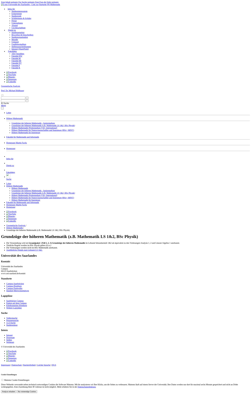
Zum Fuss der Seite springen (47, 2)
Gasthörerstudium (19, 44)
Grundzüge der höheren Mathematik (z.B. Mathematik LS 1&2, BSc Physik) (43, 125)
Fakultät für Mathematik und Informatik (22, 137)
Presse (14, 21)
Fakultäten (12, 51)
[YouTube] (11, 75)
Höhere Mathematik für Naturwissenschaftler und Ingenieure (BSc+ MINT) (43, 130)
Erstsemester (17, 14)
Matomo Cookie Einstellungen (16, 380)
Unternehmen (17, 23)
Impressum (5, 365)
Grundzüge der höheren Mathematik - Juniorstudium (33, 123)
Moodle (15, 39)
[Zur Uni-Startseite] (24, 4)
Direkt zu (12, 30)
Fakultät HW (17, 56)
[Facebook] (11, 72)
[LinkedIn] (11, 82)
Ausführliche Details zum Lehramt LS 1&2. (24, 250)
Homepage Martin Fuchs (16, 143)
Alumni (15, 25)
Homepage (10, 148)
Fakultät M (16, 58)
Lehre (8, 113)
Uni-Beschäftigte (18, 28)
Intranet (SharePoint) (20, 49)
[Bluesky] (10, 77)
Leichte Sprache (43, 365)
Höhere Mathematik (14, 118)
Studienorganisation (20, 37)
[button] (5, 103)
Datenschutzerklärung (87, 387)
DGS (54, 365)
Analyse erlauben (8, 392)
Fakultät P (16, 65)
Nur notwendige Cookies (27, 392)
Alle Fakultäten (18, 54)
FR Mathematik (53, 4)
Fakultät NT (17, 63)
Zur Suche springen (26, 2)
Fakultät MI (16, 61)
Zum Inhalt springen (9, 2)
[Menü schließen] (2, 108)
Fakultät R (16, 68)
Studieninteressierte (19, 11)
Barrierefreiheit (29, 365)
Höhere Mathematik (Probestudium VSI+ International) (34, 128)
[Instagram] (11, 79)
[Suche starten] (27, 98)
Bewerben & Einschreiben (22, 35)
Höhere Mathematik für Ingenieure (26, 132)
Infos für (11, 9)
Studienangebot (18, 32)
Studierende (16, 16)
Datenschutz (17, 365)
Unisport (15, 42)
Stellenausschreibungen (21, 47)
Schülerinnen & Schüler (21, 18)
